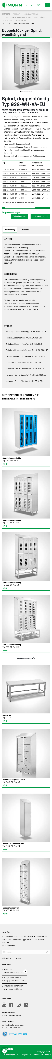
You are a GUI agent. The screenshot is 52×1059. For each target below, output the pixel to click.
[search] (26, 5)
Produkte (16, 14)
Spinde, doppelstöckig (36, 17)
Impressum (26, 1055)
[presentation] (4, 68)
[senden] (47, 952)
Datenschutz (38, 1055)
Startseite (6, 14)
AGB (18, 1055)
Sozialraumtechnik (31, 14)
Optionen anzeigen (12, 212)
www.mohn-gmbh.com (12, 989)
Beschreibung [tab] (10, 230)
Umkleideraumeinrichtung (15, 17)
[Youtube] (3, 1005)
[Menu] (47, 5)
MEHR (5, 464)
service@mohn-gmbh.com (13, 1025)
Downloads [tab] (25, 230)
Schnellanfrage (19, 216)
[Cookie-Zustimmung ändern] (5, 1051)
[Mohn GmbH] (12, 5)
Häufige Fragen (9, 1055)
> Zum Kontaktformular (11, 1016)
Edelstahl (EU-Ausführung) (15, 20)
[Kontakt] (25, 971)
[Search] (25, 5)
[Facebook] (11, 1005)
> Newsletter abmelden (11, 958)
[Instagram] (18, 1005)
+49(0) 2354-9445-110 (11, 1028)
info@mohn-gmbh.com (13, 986)
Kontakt (48, 1055)
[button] (38, 5)
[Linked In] (26, 1005)
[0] (32, 5)
